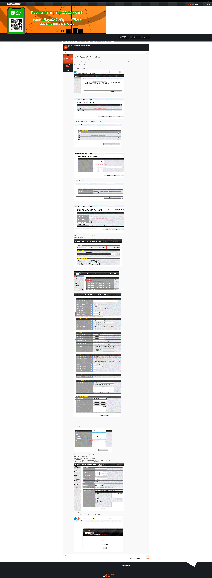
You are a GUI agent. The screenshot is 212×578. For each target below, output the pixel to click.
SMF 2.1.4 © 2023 (101, 574)
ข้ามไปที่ (131, 558)
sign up (90, 37)
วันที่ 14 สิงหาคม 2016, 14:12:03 (78, 55)
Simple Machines (107, 574)
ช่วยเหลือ (106, 575)
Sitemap (112, 574)
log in (87, 37)
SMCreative (108, 576)
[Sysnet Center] (68, 69)
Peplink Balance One (84, 59)
